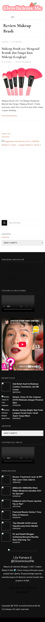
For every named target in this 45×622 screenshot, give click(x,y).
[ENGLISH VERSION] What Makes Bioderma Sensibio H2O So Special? (27, 491)
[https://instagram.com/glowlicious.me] (12, 267)
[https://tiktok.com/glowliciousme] (12, 277)
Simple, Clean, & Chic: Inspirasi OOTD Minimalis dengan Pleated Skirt (28, 400)
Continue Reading (9, 116)
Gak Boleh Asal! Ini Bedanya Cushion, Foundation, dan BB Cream (26, 387)
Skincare (6, 134)
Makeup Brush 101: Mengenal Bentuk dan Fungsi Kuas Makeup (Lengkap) (20, 53)
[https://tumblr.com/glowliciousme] (34, 267)
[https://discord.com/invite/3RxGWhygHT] (19, 277)
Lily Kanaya (7, 62)
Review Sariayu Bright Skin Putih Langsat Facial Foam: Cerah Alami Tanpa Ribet (28, 413)
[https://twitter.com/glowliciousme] (19, 267)
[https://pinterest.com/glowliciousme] (5, 277)
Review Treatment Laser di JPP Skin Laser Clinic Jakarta (27, 478)
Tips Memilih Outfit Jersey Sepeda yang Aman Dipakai (25, 524)
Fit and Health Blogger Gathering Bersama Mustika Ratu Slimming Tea (25, 537)
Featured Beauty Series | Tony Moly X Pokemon (27, 513)
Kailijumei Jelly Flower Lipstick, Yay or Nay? (27, 502)
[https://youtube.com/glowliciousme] (5, 267)
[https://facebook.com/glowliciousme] (27, 267)
